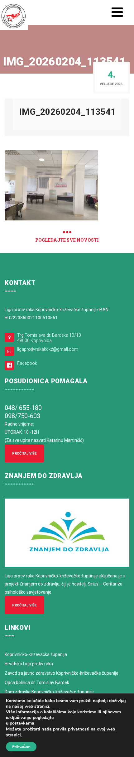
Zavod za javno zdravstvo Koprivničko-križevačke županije (61, 673)
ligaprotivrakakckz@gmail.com (47, 349)
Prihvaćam (21, 746)
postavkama (22, 723)
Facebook (27, 363)
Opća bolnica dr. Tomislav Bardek (37, 682)
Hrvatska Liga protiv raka (29, 663)
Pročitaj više (24, 453)
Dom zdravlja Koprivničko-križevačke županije (49, 691)
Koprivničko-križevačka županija (36, 654)
